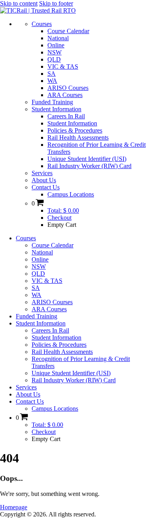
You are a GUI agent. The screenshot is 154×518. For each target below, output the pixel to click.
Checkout (59, 217)
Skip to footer (56, 3)
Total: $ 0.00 (63, 210)
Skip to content (19, 3)
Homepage (13, 507)
